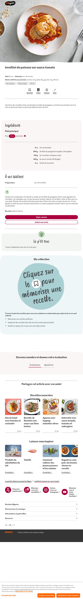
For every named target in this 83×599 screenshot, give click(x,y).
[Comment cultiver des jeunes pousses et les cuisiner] (51, 459)
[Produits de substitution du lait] (13, 459)
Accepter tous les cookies (46, 595)
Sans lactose (10, 83)
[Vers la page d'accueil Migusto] (10, 2)
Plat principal (22, 83)
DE (6, 525)
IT (14, 525)
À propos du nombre (25, 136)
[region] (41, 590)
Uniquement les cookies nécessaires (68, 595)
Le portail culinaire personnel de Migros (18, 481)
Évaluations (35, 365)
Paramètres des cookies (9, 595)
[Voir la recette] (13, 416)
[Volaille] (32, 459)
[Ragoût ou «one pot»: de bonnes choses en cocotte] (70, 459)
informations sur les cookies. (24, 591)
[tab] (41, 504)
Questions (48, 365)
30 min (32, 83)
